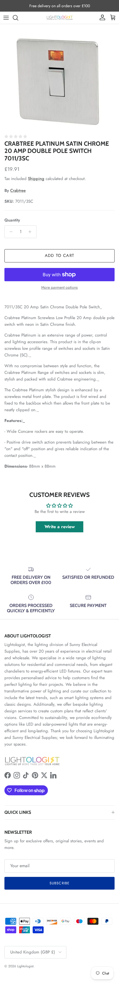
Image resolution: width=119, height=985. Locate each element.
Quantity (12, 220)
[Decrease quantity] (9, 232)
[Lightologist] (59, 17)
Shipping (36, 179)
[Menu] (6, 18)
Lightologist (25, 966)
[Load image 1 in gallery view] (59, 77)
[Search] (18, 18)
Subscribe (59, 883)
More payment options (59, 287)
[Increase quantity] (31, 232)
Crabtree (18, 190)
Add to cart (59, 255)
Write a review (60, 526)
